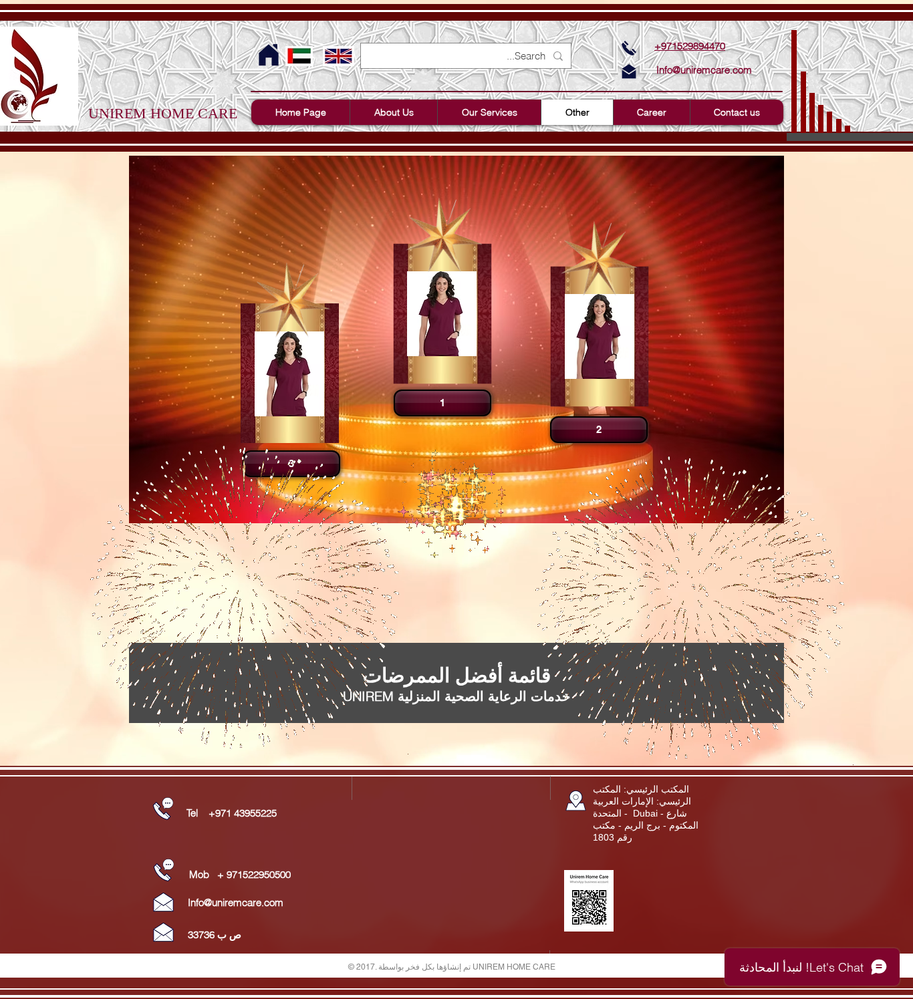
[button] (441, 403)
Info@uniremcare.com (704, 69)
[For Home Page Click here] (268, 55)
